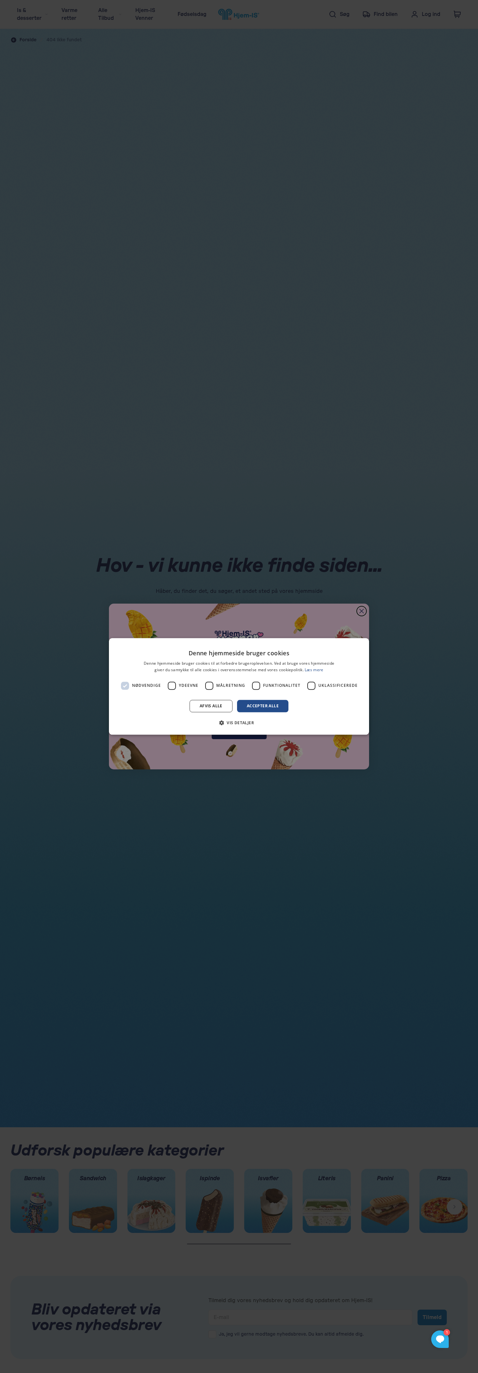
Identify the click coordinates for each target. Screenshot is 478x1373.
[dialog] (239, 686)
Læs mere (314, 670)
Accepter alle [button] (263, 706)
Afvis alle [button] (211, 706)
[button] (239, 723)
